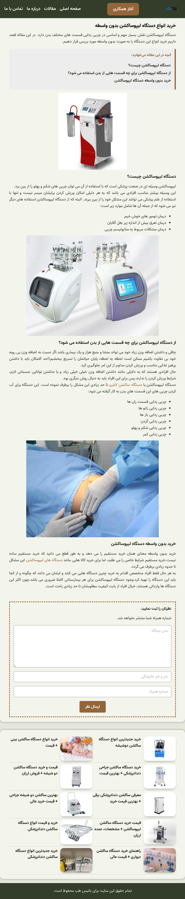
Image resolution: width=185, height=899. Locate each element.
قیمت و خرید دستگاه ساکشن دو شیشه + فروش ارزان (36, 771)
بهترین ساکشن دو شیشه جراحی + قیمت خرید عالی (33, 798)
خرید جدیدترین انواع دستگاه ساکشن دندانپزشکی (36, 854)
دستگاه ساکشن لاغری (125, 385)
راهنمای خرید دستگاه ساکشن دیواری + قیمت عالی (119, 854)
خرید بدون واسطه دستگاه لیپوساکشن (142, 81)
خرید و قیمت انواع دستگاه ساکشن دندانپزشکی (38, 826)
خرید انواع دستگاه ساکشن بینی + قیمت (34, 742)
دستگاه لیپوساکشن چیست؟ (149, 65)
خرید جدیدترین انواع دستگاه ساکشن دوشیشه (120, 742)
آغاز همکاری (123, 9)
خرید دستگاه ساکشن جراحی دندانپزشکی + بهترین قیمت (120, 771)
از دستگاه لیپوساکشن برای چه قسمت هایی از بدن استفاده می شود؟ (119, 73)
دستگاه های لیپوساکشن (44, 560)
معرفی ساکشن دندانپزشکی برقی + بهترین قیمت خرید (117, 798)
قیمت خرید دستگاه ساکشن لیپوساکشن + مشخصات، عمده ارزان (117, 829)
